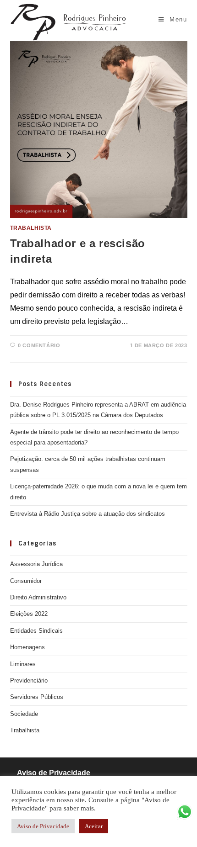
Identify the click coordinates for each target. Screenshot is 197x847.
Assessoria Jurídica (36, 564)
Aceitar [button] (94, 826)
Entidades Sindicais (36, 630)
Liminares (23, 664)
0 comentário (39, 345)
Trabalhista (31, 228)
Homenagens (27, 647)
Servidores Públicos (36, 696)
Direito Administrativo (38, 597)
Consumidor (26, 580)
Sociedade (24, 713)
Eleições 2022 (29, 613)
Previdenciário (29, 680)
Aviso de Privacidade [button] (43, 826)
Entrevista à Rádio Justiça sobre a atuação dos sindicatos (87, 513)
